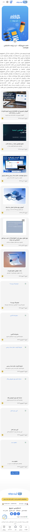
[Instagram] (15, 513)
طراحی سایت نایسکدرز (7, 522)
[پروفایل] (4, 527)
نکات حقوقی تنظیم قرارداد (15, 271)
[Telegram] (11, 513)
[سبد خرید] (7, 2)
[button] (15, 473)
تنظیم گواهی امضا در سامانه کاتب (15, 144)
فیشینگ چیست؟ (14, 303)
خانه (27, 46)
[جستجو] (21, 527)
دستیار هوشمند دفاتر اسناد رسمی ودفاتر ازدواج (14, 176)
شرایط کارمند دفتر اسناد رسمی (15, 366)
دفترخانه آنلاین (15, 334)
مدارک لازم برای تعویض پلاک (14, 398)
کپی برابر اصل (14, 430)
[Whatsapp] (18, 513)
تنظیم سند (14, 461)
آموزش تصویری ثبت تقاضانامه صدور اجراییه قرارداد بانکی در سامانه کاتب (14, 112)
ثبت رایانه (19, 2)
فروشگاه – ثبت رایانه (17, 46)
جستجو (20, 530)
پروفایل (4, 530)
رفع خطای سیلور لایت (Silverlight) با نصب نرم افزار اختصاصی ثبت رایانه (14, 239)
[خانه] (15, 527)
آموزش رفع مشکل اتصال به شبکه (15, 207)
